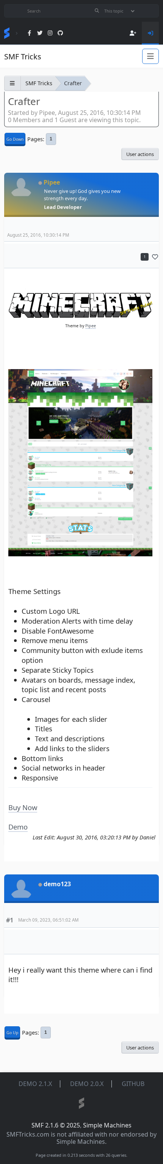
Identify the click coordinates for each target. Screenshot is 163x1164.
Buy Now (22, 807)
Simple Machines (107, 1125)
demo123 (57, 884)
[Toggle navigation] (150, 56)
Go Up (12, 1032)
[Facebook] (29, 33)
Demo (18, 826)
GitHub (133, 1084)
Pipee (52, 182)
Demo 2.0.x (86, 1084)
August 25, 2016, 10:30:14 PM (38, 235)
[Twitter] (39, 33)
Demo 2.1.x (35, 1084)
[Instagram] (50, 33)
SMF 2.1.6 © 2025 (55, 1125)
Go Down (15, 139)
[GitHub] (60, 33)
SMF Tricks (22, 56)
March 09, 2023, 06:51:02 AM (48, 920)
